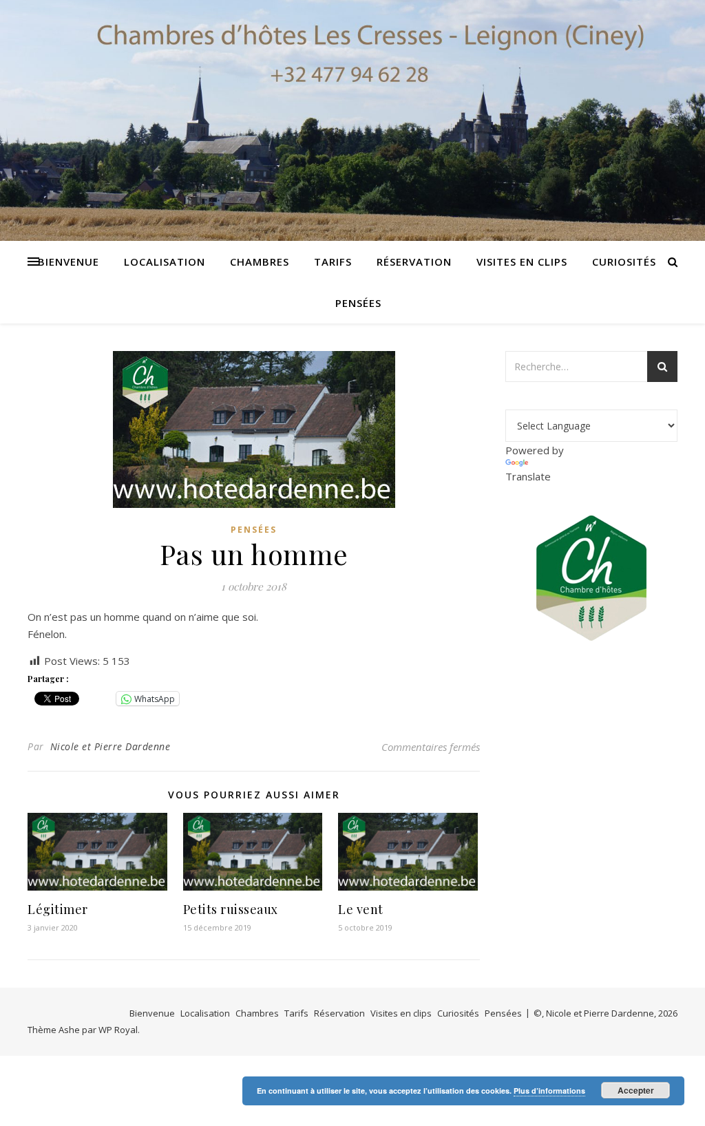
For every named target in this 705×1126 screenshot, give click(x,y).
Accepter (636, 1090)
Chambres (259, 261)
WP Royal (118, 1029)
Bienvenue (68, 261)
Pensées (358, 303)
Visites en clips (521, 261)
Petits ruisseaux (230, 909)
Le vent (360, 909)
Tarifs (333, 261)
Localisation (164, 261)
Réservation (414, 261)
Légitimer (58, 909)
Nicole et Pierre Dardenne (110, 746)
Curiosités (624, 261)
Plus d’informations (549, 1090)
